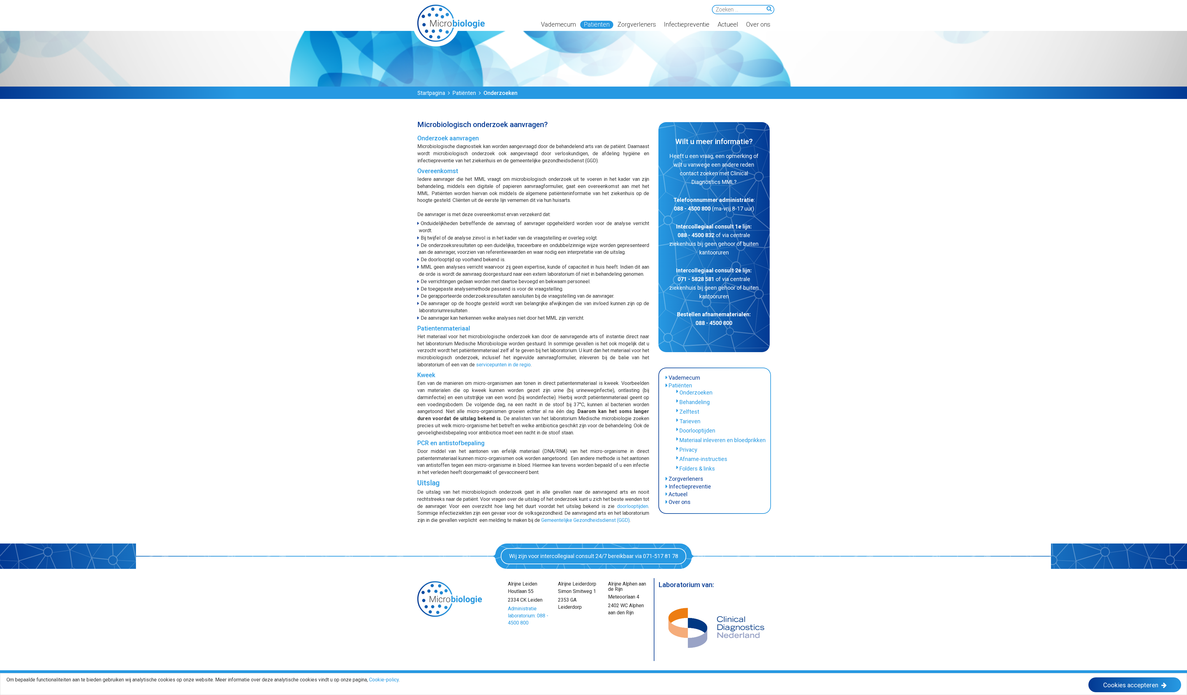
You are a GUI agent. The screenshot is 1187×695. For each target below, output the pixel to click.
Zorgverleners (637, 24)
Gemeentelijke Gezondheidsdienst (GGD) (585, 520)
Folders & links (697, 468)
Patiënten (597, 24)
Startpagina (431, 93)
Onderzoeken (696, 392)
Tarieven (689, 421)
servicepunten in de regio (503, 365)
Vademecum (558, 24)
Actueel (727, 24)
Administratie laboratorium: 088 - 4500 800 (528, 616)
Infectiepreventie (686, 24)
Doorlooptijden (697, 430)
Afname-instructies (703, 459)
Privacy (688, 449)
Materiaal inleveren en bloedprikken (722, 440)
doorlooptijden (632, 506)
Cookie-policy (384, 680)
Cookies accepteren (1130, 685)
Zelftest (689, 411)
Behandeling (694, 402)
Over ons (758, 24)
